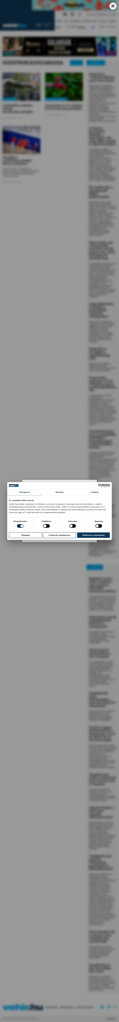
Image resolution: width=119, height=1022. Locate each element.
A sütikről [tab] (94, 492)
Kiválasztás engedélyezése (59, 535)
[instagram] (79, 14)
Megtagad (25, 535)
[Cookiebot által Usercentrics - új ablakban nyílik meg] (100, 485)
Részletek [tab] (60, 492)
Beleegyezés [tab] (24, 492)
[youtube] (65, 14)
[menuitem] (59, 21)
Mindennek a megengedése (94, 535)
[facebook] (72, 14)
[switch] (46, 526)
